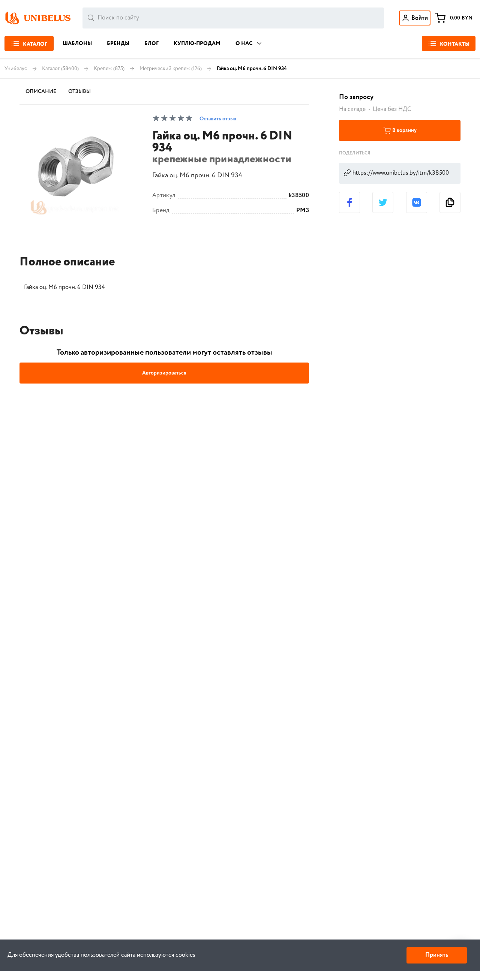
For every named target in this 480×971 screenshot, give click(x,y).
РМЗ (302, 211)
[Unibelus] (37, 17)
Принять (436, 955)
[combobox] (233, 17)
